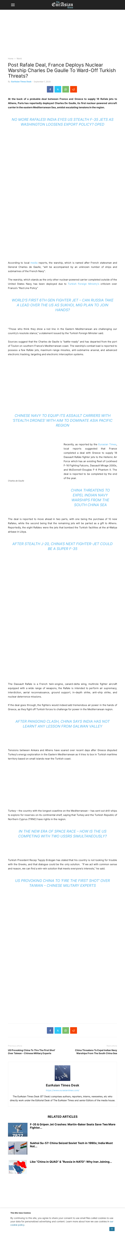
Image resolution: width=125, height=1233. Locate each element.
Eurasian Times (107, 444)
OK (112, 1229)
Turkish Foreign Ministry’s (83, 283)
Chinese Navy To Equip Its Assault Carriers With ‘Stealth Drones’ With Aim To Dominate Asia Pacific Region (62, 420)
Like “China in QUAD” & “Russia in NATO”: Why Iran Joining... (71, 1161)
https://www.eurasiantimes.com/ (62, 1090)
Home (10, 58)
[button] (13, 5)
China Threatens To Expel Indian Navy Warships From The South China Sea (96, 1052)
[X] (58, 89)
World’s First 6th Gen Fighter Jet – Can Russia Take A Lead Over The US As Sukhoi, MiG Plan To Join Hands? (62, 305)
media (33, 262)
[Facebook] (50, 89)
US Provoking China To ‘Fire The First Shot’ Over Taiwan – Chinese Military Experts (31, 1052)
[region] (62, 35)
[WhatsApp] (65, 89)
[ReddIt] (73, 89)
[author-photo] (62, 1080)
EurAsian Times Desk (21, 81)
